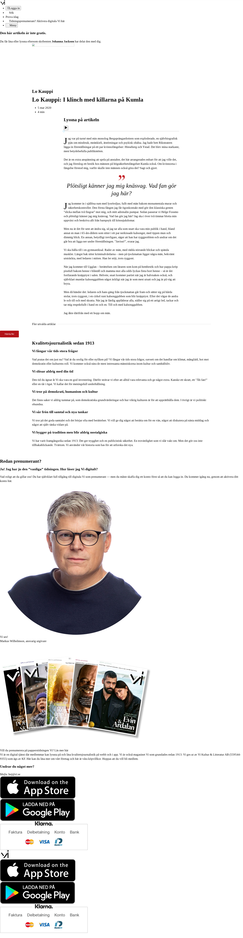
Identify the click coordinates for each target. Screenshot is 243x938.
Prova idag (12, 17)
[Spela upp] (66, 128)
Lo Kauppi (42, 91)
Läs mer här (61, 750)
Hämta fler (9, 334)
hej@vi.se (14, 774)
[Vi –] (2, 4)
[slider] (64, 131)
